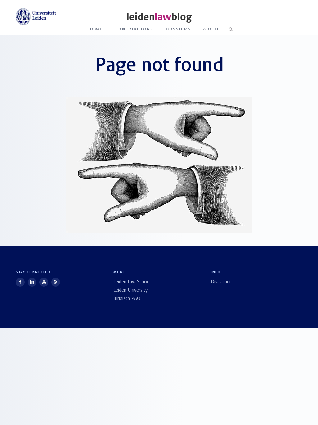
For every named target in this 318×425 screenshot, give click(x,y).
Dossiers (178, 29)
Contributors (134, 29)
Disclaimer (221, 282)
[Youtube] (43, 282)
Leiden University (130, 290)
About (211, 29)
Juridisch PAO (126, 299)
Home (95, 29)
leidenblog (159, 17)
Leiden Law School (132, 282)
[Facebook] (20, 282)
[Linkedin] (32, 282)
